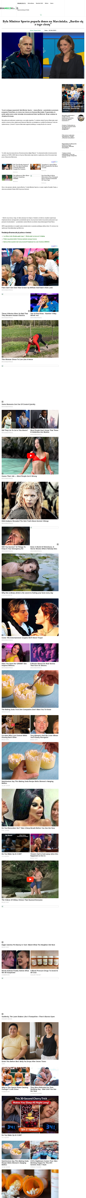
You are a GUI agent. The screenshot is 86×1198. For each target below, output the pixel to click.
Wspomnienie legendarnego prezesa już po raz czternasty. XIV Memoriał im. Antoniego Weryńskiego (73, 105)
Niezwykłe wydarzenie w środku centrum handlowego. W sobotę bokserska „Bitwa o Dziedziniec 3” (68, 118)
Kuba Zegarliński (35, 30)
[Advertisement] (30, 95)
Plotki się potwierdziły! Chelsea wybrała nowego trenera (20, 239)
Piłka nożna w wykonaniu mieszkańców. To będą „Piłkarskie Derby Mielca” (68, 136)
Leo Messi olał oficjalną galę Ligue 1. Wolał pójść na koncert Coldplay (24, 236)
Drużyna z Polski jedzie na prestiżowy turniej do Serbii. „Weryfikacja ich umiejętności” (69, 127)
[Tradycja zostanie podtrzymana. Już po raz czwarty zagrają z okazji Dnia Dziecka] (81, 155)
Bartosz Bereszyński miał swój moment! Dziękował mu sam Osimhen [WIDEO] (26, 242)
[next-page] (81, 87)
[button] (40, 14)
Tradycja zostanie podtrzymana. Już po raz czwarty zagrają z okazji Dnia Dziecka (69, 155)
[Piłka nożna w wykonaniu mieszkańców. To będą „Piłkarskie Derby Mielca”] (81, 136)
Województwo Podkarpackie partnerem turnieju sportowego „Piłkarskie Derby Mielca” (69, 145)
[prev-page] (78, 87)
